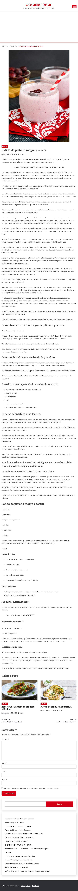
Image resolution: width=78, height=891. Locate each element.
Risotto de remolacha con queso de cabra (20, 856)
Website (5, 780)
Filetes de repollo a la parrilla (56, 707)
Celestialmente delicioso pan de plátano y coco (22, 864)
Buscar (59, 804)
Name (4, 763)
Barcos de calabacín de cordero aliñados (19, 819)
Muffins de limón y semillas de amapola (19, 860)
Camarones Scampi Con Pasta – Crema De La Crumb (24, 834)
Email (4, 771)
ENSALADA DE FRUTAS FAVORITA (18, 845)
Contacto (35, 886)
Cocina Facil (39, 5)
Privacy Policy (26, 886)
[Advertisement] (39, 27)
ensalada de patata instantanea (16, 841)
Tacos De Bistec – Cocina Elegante (17, 830)
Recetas (4, 146)
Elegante (8, 852)
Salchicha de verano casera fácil (16, 867)
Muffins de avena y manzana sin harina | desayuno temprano (27, 871)
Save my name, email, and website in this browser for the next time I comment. (32, 788)
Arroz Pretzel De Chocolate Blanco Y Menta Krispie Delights (26, 849)
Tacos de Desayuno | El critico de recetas (20, 837)
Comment (6, 739)
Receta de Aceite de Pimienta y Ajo (18, 826)
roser (21, 154)
